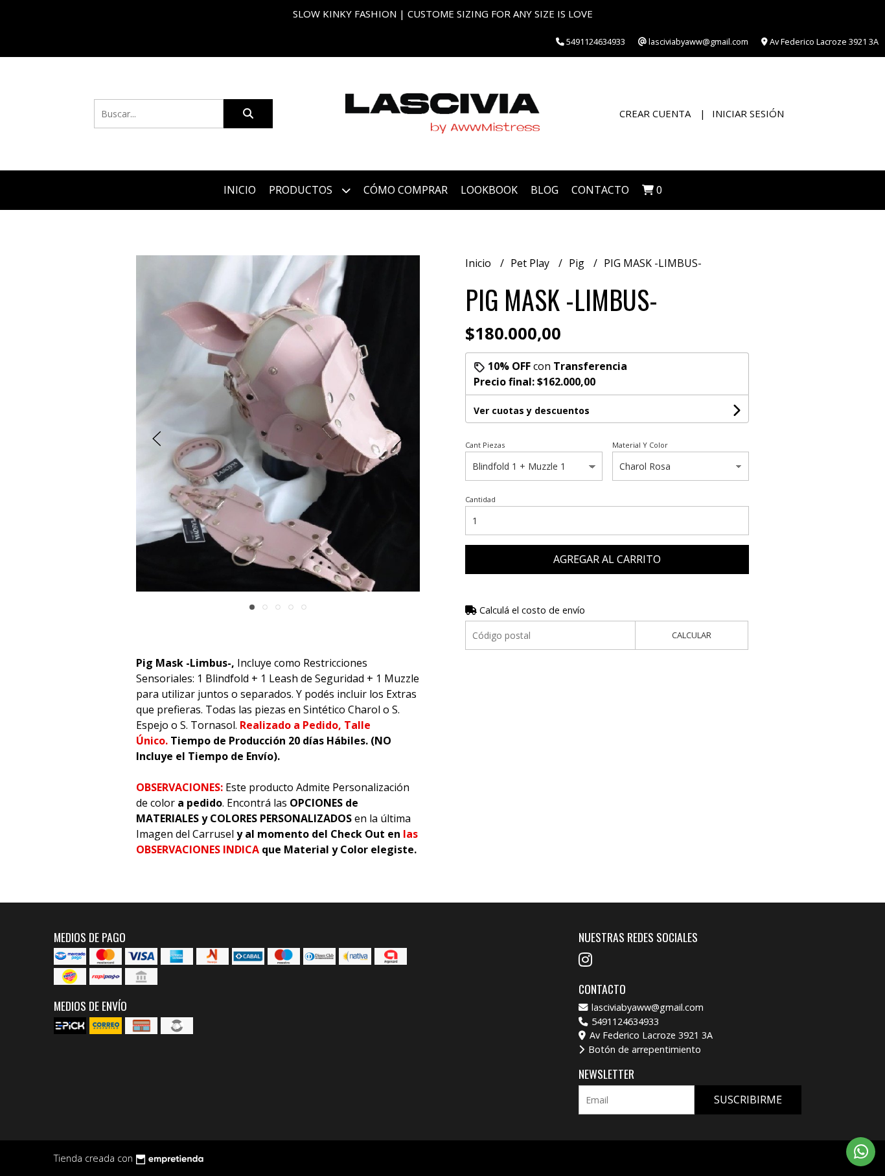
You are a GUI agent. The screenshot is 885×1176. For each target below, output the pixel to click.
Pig (578, 263)
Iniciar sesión (748, 113)
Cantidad (480, 499)
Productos (302, 190)
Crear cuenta (655, 113)
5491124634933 (624, 1021)
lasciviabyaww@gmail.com (646, 1007)
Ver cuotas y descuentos (532, 410)
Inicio (240, 190)
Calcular (691, 635)
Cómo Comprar (405, 190)
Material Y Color (640, 445)
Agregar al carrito (607, 559)
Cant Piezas (485, 445)
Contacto (600, 190)
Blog (544, 190)
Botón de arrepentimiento (643, 1049)
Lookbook (489, 190)
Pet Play (531, 263)
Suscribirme (748, 1099)
